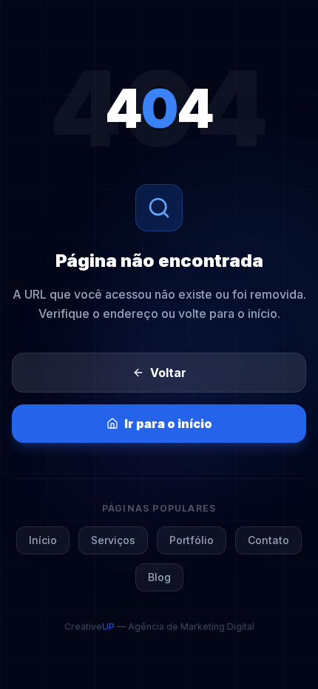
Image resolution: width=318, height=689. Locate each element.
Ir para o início (168, 423)
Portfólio (191, 540)
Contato (268, 540)
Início (43, 540)
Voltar (168, 372)
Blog (159, 577)
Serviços (113, 540)
